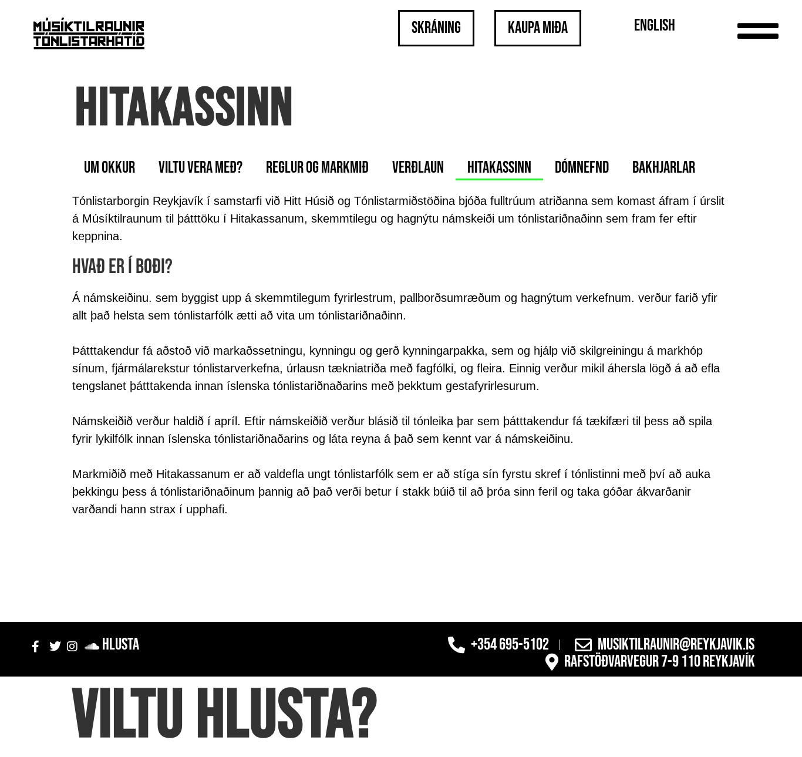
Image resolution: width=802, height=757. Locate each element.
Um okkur (109, 167)
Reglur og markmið (317, 167)
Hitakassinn (499, 167)
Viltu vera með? (200, 167)
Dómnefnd (582, 167)
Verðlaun (418, 167)
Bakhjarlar (663, 167)
